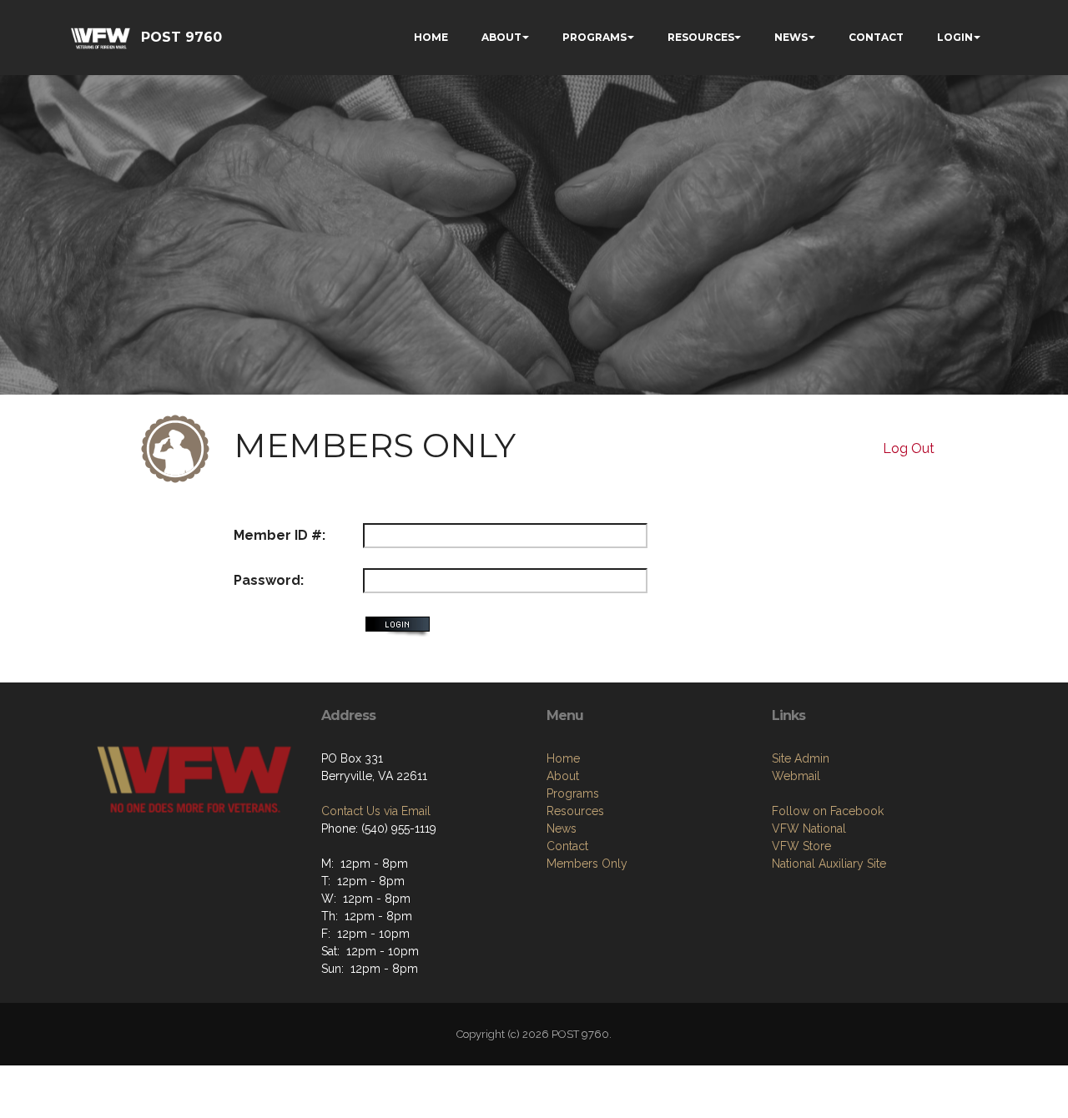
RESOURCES (701, 37)
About (563, 776)
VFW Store (801, 846)
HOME (431, 37)
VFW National (809, 828)
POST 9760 (181, 37)
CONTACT (876, 37)
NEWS (791, 37)
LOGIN (955, 37)
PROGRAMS (594, 37)
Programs (573, 793)
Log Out (908, 448)
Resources (575, 811)
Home (563, 758)
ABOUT (501, 37)
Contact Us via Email (376, 811)
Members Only (587, 863)
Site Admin (800, 758)
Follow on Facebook (828, 811)
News (562, 828)
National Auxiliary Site (829, 863)
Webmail (796, 776)
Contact (567, 846)
